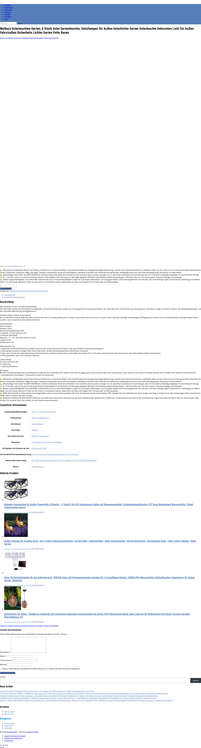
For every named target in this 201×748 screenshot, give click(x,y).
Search (20, 23)
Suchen (3, 677)
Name (3, 656)
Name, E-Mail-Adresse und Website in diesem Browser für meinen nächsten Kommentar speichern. (41, 669)
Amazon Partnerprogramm (15, 736)
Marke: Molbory (38, 466)
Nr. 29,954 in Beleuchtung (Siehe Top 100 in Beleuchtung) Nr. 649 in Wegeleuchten (64, 460)
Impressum (8, 740)
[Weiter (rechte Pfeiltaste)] (3, 747)
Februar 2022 (9, 711)
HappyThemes (32, 732)
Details (23, 266)
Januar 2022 (9, 714)
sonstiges (7, 14)
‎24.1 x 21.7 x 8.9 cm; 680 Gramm (44, 412)
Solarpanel (7, 12)
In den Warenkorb (6, 288)
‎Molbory (35, 430)
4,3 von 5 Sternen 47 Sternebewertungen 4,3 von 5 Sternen (55, 454)
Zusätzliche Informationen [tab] (14, 297)
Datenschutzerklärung (13, 738)
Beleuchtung (31, 291)
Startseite (7, 5)
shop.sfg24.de (11, 732)
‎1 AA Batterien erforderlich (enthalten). (47, 442)
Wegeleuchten (42, 291)
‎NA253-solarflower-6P (40, 418)
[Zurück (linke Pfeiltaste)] (1, 747)
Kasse (6, 19)
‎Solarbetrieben (37, 424)
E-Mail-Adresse (6, 660)
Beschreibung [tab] (9, 295)
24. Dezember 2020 (39, 448)
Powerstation (8, 8)
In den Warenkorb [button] (37, 512)
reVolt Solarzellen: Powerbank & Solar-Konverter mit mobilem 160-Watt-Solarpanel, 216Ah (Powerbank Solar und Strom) (47, 691)
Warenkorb (7, 17)
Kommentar (5, 652)
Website (3, 664)
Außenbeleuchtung (17, 291)
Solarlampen (8, 10)
